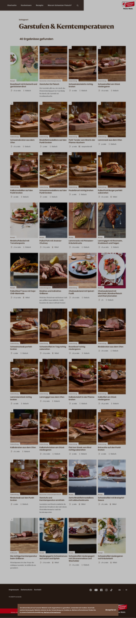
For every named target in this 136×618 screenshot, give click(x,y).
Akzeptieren (110, 610)
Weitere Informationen (52, 612)
